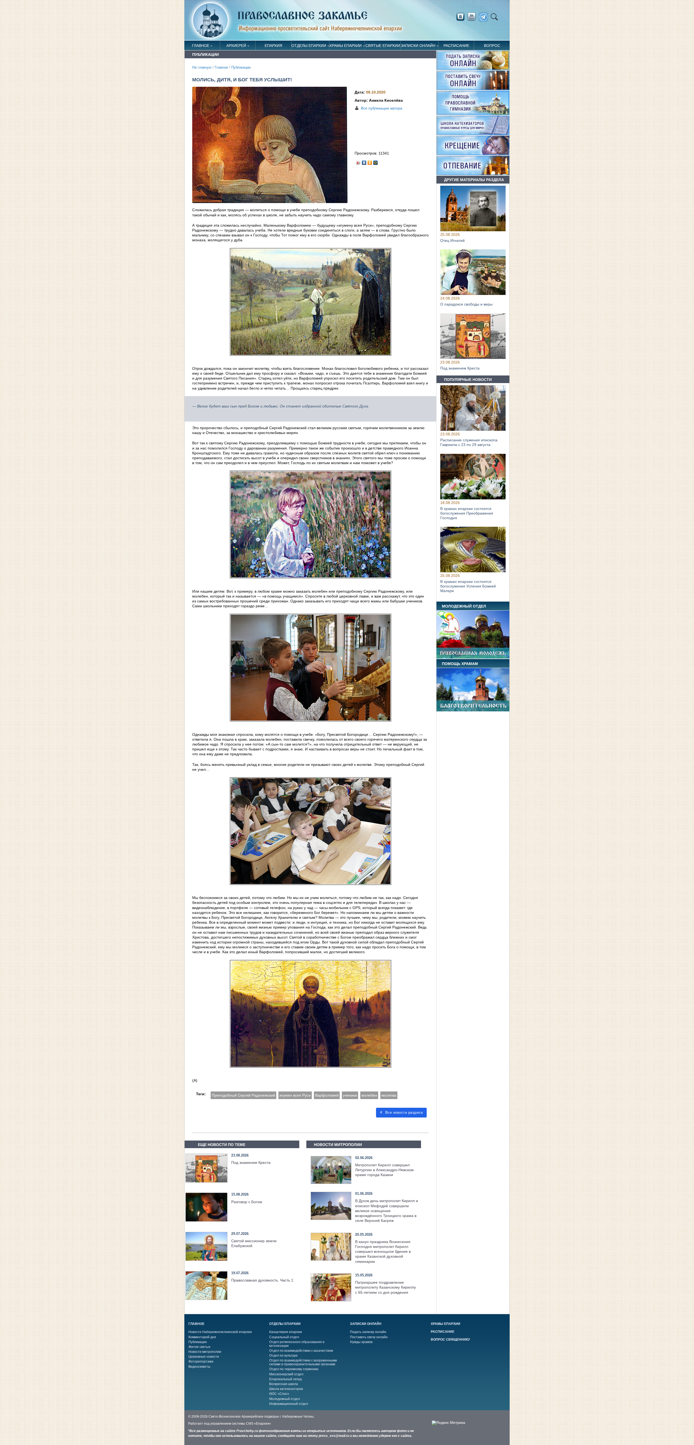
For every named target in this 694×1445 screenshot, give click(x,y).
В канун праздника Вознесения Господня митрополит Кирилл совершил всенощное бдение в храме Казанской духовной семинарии (383, 1252)
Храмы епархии (345, 45)
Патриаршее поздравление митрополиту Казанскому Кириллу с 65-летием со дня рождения (385, 1287)
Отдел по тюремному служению (293, 1369)
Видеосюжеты (199, 1367)
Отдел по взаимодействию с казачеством (301, 1351)
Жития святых (199, 1347)
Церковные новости (203, 1357)
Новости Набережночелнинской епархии (220, 1332)
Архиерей (236, 45)
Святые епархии (382, 45)
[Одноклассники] (370, 161)
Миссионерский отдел (286, 1374)
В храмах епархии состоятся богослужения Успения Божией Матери (468, 586)
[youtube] (473, 16)
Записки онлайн (418, 45)
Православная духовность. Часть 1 (262, 1280)
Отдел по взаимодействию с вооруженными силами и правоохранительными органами (303, 1362)
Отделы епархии (308, 45)
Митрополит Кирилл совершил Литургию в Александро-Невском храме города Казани (384, 1170)
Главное (200, 45)
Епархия (273, 45)
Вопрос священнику (492, 46)
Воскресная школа (283, 1384)
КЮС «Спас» (279, 1394)
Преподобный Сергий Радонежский (243, 1095)
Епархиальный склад (285, 1379)
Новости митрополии (204, 1352)
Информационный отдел (288, 1404)
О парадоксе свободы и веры (466, 304)
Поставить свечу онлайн (369, 1337)
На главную (201, 67)
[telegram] (485, 17)
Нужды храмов (361, 1342)
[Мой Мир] (375, 161)
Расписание (456, 45)
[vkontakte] (460, 16)
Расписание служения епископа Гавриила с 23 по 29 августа (468, 442)
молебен (369, 1095)
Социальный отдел (284, 1337)
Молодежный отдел (284, 1399)
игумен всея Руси (295, 1095)
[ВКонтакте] (364, 161)
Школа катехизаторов (286, 1389)
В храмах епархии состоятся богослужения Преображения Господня (466, 513)
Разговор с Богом (246, 1202)
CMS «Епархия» (258, 1423)
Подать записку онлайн (368, 1332)
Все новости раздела (403, 1112)
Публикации (240, 67)
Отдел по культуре (283, 1355)
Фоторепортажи (200, 1361)
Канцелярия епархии (285, 1332)
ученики (350, 1095)
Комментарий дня (202, 1337)
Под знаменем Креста (251, 1162)
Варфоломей (327, 1095)
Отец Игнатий (452, 240)
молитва (388, 1095)
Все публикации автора (381, 108)
